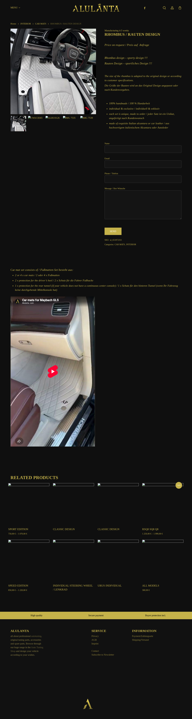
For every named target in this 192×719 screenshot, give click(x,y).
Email (107, 158)
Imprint (95, 643)
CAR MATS (40, 24)
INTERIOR (25, 24)
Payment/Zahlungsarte (142, 636)
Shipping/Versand (140, 640)
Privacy (95, 636)
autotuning (36, 636)
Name (107, 143)
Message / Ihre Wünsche (115, 188)
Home (13, 24)
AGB (94, 640)
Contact (95, 651)
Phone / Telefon (111, 173)
